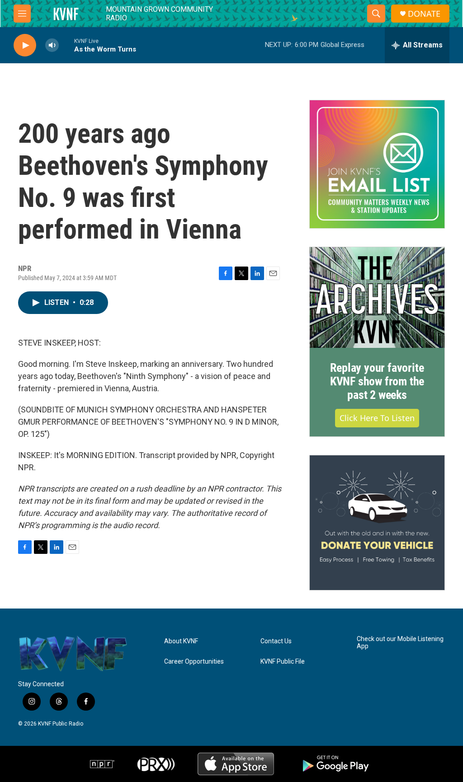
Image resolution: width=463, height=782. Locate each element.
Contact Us (276, 641)
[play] (25, 45)
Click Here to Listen (377, 417)
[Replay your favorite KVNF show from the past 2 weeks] (377, 297)
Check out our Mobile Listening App (400, 643)
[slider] (66, 45)
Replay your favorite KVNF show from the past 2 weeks (377, 381)
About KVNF (181, 641)
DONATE (424, 14)
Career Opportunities (194, 661)
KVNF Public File (282, 661)
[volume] (52, 45)
